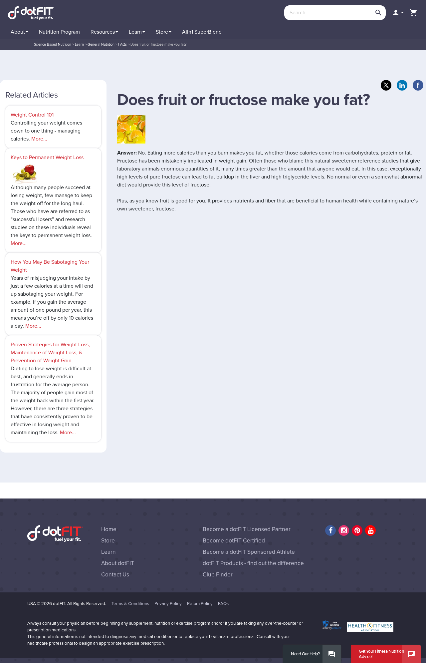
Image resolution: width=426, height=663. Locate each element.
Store (108, 540)
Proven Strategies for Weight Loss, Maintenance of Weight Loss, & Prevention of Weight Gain (50, 352)
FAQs (223, 603)
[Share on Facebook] (418, 85)
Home (108, 529)
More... (39, 139)
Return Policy (200, 603)
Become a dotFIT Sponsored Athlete (249, 551)
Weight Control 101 (32, 115)
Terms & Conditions (130, 603)
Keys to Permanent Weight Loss (47, 157)
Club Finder (218, 574)
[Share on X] (386, 85)
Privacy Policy (168, 603)
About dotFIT (117, 563)
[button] (397, 12)
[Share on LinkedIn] (402, 85)
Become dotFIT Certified (234, 540)
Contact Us (115, 574)
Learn (108, 551)
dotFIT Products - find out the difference (253, 563)
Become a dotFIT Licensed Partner (247, 529)
